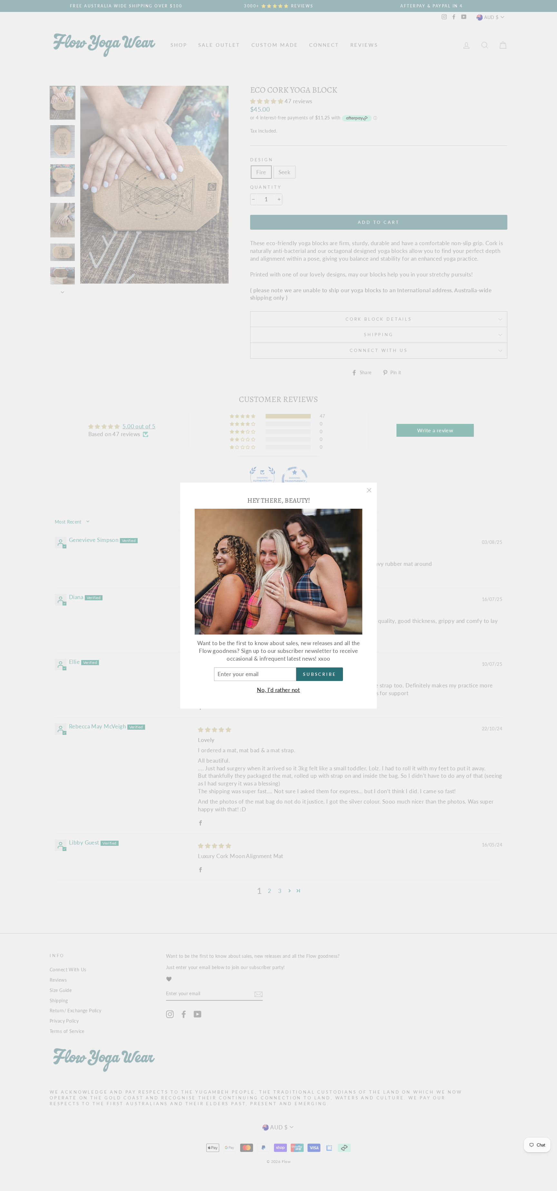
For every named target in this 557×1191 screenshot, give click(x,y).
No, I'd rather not (278, 689)
